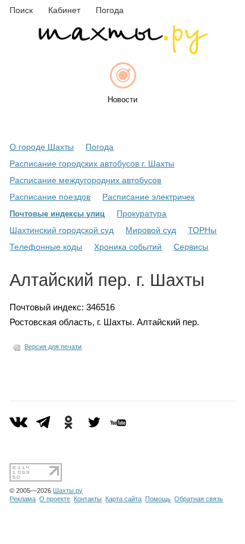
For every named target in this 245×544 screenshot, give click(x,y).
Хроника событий (128, 246)
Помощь (158, 498)
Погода (100, 147)
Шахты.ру (68, 490)
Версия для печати (52, 346)
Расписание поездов (50, 197)
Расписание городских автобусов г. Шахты (92, 163)
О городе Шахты (42, 147)
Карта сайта (123, 498)
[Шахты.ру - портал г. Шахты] (122, 51)
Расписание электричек (148, 197)
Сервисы (191, 246)
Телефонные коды (46, 246)
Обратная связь (198, 498)
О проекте (54, 498)
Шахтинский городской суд (62, 230)
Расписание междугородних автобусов (85, 180)
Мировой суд (150, 230)
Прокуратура (142, 213)
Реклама (23, 498)
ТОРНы (202, 230)
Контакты (88, 498)
